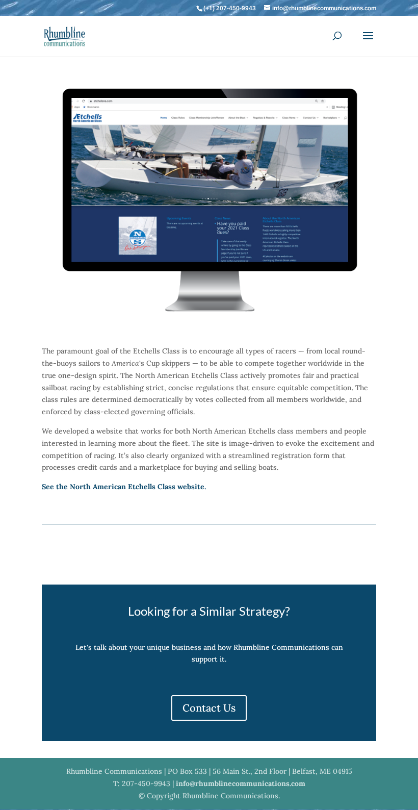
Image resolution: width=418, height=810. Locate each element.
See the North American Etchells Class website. (124, 486)
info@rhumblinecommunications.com (240, 783)
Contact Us (209, 707)
